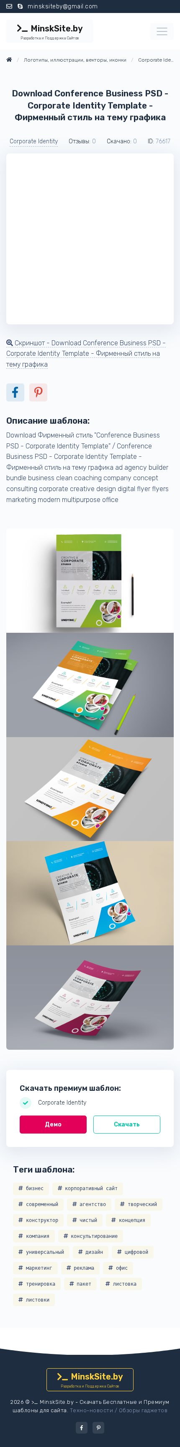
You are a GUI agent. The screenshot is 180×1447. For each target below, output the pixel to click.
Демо (53, 1124)
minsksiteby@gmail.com (63, 6)
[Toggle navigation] (162, 31)
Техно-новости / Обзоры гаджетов (119, 1410)
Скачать (127, 1124)
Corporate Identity (34, 141)
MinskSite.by (51, 31)
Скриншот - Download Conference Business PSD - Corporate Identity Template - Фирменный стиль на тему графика (86, 353)
